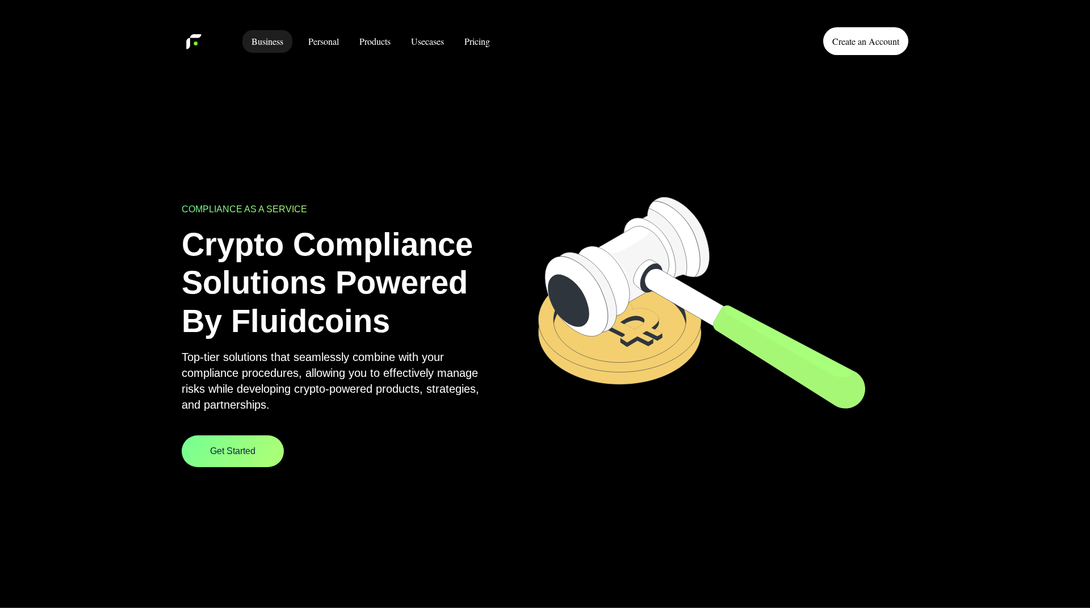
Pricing (477, 41)
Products (375, 41)
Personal (323, 41)
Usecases (427, 41)
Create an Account (865, 41)
